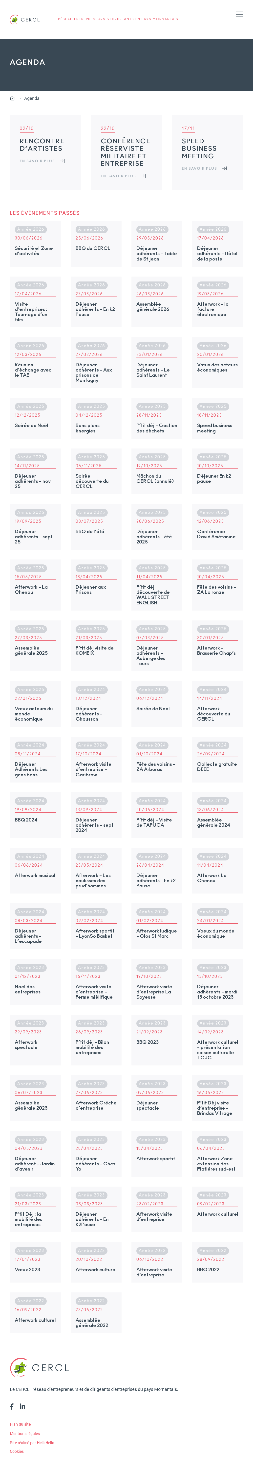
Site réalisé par (32, 1442)
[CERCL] (25, 19)
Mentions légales (25, 1433)
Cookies (17, 1451)
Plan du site (20, 1424)
